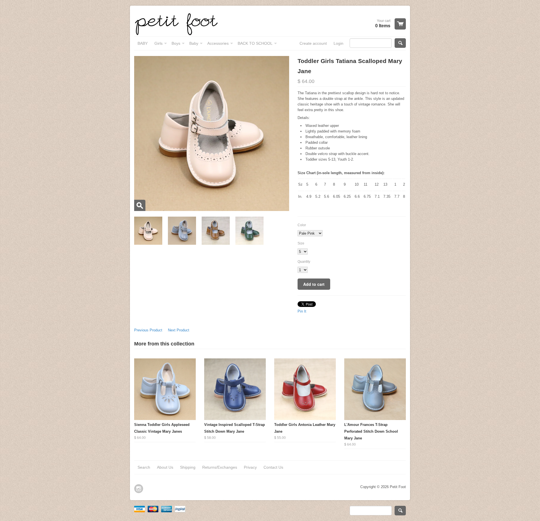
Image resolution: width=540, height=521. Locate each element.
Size (301, 243)
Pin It (302, 311)
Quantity (304, 262)
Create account (313, 43)
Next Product (178, 330)
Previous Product (148, 330)
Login (338, 43)
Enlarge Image (139, 205)
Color (302, 225)
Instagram (138, 488)
